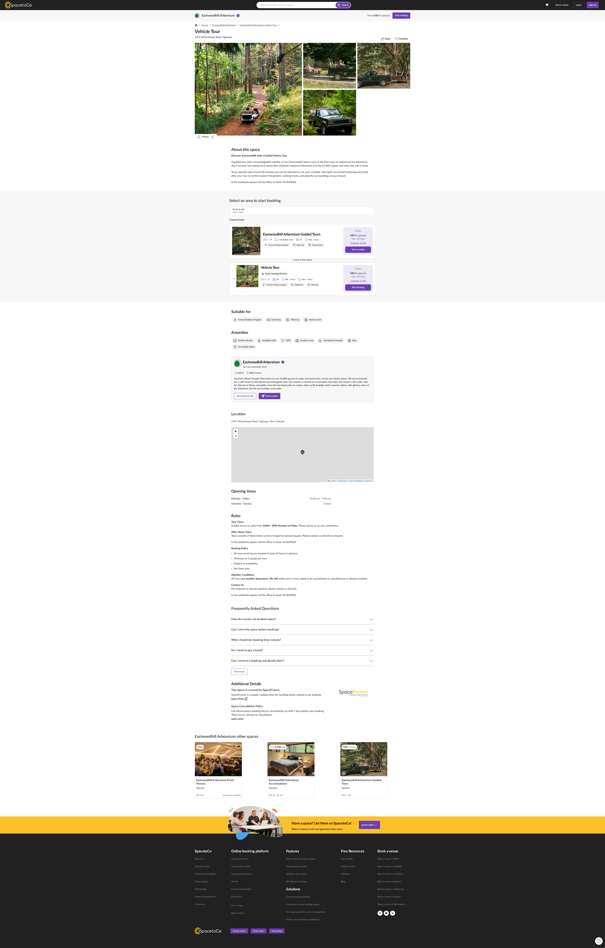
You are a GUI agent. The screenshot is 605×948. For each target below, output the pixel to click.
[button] (248, 89)
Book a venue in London (389, 897)
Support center (202, 866)
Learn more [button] (237, 718)
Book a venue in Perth (388, 859)
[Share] (233, 746)
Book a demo (237, 913)
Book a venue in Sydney (389, 882)
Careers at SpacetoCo (205, 897)
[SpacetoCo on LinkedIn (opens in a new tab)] (392, 913)
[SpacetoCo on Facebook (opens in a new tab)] (380, 913)
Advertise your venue (296, 874)
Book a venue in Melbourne (390, 889)
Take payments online (296, 866)
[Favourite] (238, 746)
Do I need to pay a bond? (247, 650)
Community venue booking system (303, 904)
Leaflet (332, 480)
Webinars (345, 874)
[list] (211, 881)
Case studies (347, 859)
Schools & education (241, 889)
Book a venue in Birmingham (391, 904)
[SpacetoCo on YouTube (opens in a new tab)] (386, 913)
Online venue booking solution (301, 859)
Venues (234, 882)
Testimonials (201, 889)
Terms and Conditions (205, 874)
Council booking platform (298, 897)
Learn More (237, 698)
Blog (343, 882)
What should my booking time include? (256, 640)
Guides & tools (348, 866)
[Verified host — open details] (238, 15)
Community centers (240, 866)
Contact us (200, 904)
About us (199, 859)
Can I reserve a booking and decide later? (257, 660)
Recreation (236, 897)
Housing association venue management (305, 912)
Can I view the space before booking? (255, 629)
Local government (239, 859)
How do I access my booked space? (253, 619)
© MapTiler (341, 480)
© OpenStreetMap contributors (360, 480)
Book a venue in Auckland (390, 874)
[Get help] (599, 941)
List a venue (237, 906)
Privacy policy (201, 882)
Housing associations (241, 874)
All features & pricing (296, 882)
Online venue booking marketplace (303, 920)
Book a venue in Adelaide (389, 866)
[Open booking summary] (547, 5)
